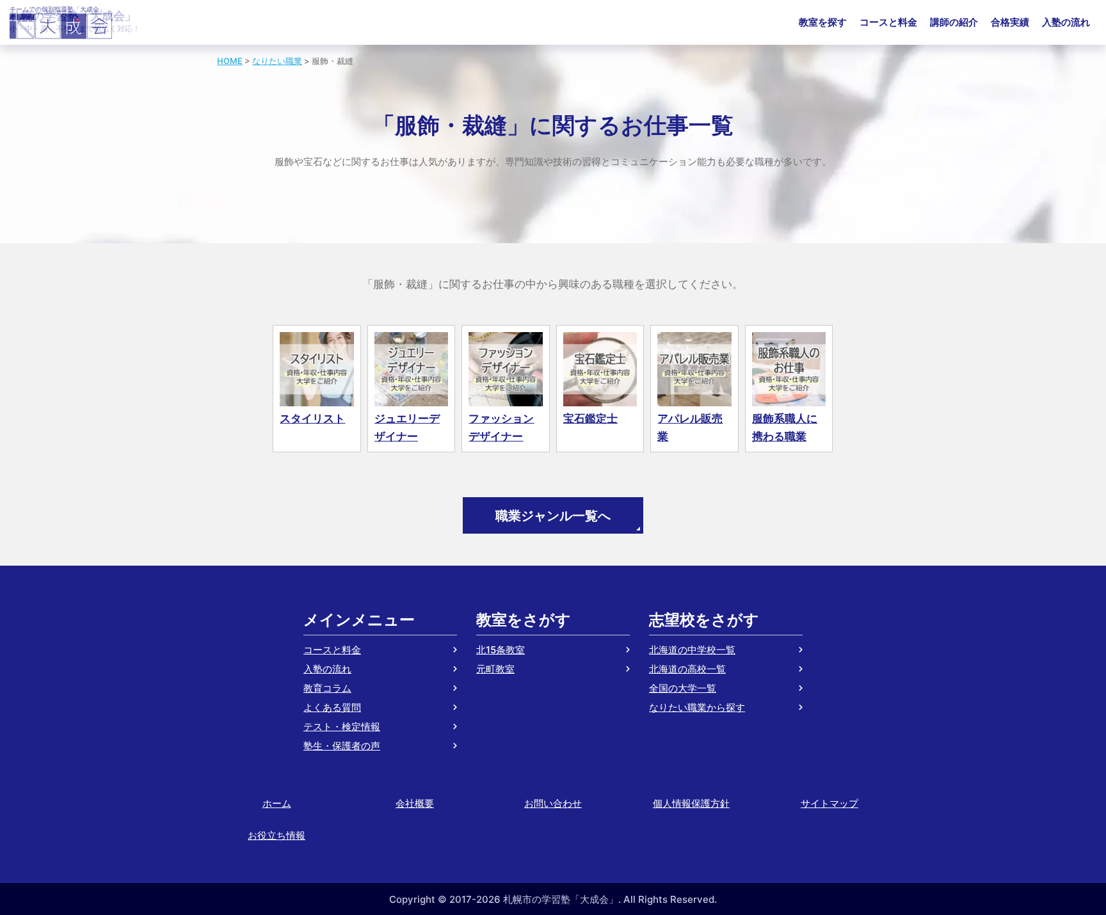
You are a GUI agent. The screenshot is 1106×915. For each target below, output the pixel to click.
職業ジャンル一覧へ (553, 515)
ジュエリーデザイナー (407, 427)
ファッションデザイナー (501, 427)
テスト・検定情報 (341, 726)
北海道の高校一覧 (687, 669)
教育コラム (327, 688)
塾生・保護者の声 (341, 746)
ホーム (276, 803)
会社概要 (415, 803)
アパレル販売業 (690, 427)
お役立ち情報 (276, 835)
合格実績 (1010, 22)
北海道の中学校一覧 (692, 650)
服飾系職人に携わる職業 (784, 427)
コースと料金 (888, 22)
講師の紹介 (954, 22)
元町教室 (495, 669)
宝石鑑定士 (590, 418)
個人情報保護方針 (691, 803)
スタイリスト (312, 418)
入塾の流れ (1066, 22)
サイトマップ (829, 803)
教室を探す (823, 22)
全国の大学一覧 (682, 688)
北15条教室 (500, 650)
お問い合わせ (553, 803)
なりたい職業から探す (697, 707)
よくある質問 (332, 707)
